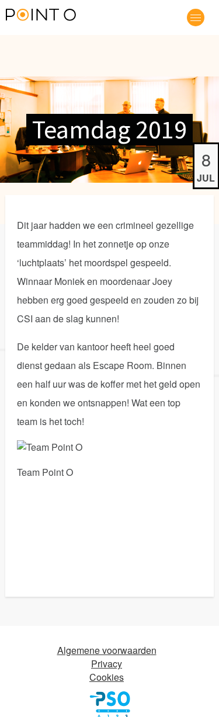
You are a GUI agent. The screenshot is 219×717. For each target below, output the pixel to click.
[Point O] (41, 16)
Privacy (106, 663)
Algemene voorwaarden (107, 650)
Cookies (106, 677)
